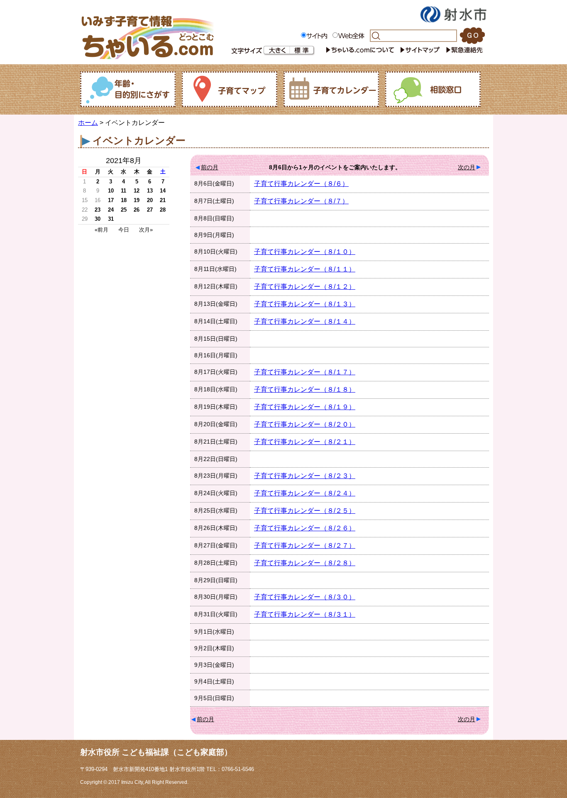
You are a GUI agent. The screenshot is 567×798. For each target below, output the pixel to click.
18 (124, 200)
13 (150, 191)
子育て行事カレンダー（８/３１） (304, 614)
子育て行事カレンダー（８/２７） (304, 545)
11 (123, 191)
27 (150, 210)
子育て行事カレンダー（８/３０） (304, 596)
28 (163, 210)
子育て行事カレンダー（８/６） (301, 183)
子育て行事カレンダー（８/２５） (304, 510)
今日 (123, 230)
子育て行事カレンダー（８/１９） (304, 406)
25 (124, 210)
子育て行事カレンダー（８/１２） (304, 286)
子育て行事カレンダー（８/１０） (304, 251)
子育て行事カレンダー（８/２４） (304, 493)
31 (111, 219)
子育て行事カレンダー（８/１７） (304, 372)
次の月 (466, 167)
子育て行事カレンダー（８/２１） (304, 441)
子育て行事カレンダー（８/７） (301, 201)
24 (111, 210)
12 (136, 191)
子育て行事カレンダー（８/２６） (304, 528)
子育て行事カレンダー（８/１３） (304, 303)
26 (136, 210)
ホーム (88, 122)
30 (97, 219)
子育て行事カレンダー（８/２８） (304, 562)
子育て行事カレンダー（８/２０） (304, 424)
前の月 (209, 167)
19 (136, 200)
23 (97, 210)
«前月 (101, 230)
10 (111, 191)
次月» (146, 230)
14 (163, 191)
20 (150, 200)
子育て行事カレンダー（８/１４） (304, 321)
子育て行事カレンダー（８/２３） (304, 475)
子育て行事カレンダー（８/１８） (304, 389)
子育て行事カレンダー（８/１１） (304, 269)
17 (111, 200)
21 (163, 200)
